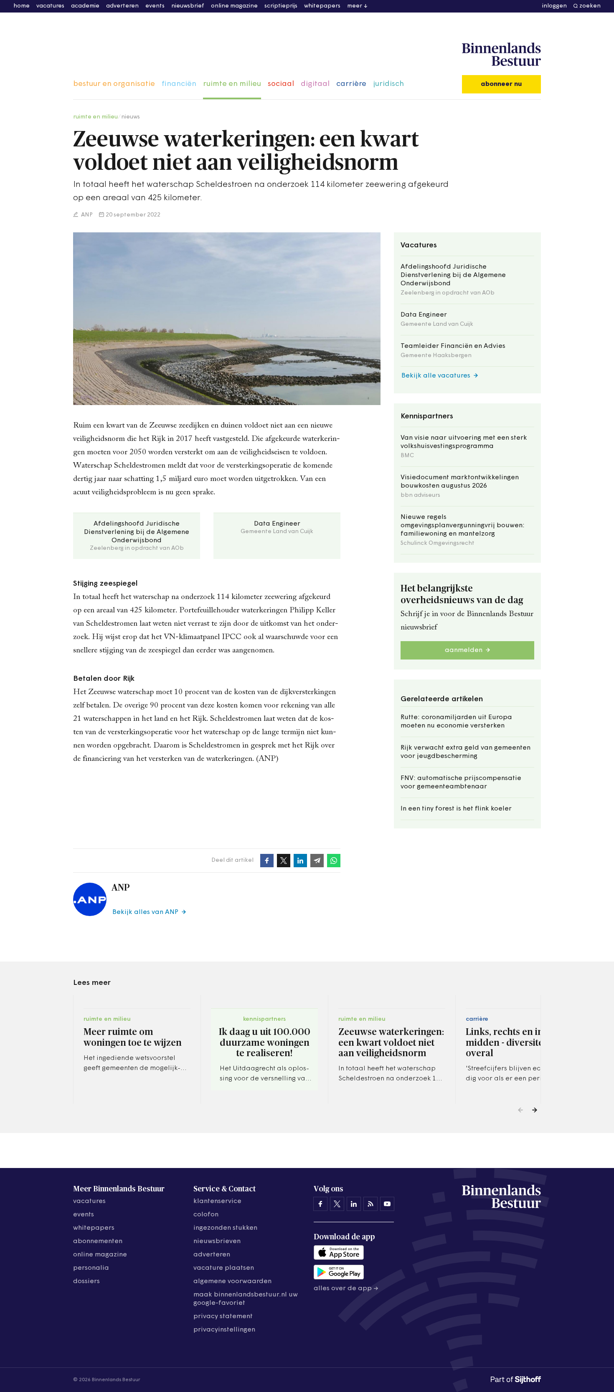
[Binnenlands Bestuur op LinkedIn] (353, 1204)
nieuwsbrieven (217, 1241)
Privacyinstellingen (224, 1330)
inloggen (554, 6)
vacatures (50, 6)
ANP (86, 215)
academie (85, 6)
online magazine (234, 6)
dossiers (86, 1281)
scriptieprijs (280, 6)
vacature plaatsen (223, 1268)
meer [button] (354, 6)
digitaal (315, 84)
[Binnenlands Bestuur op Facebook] (320, 1204)
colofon (205, 1214)
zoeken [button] (590, 6)
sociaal (281, 84)
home (21, 6)
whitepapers (322, 6)
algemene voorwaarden (232, 1281)
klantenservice (217, 1201)
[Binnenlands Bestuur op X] (337, 1204)
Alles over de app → (346, 1288)
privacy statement (223, 1316)
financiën (179, 84)
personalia (91, 1268)
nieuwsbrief (187, 6)
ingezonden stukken (225, 1228)
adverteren (122, 6)
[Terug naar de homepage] (501, 55)
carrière (351, 84)
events (155, 6)
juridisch (388, 84)
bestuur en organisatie (114, 84)
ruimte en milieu (232, 84)
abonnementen (97, 1241)
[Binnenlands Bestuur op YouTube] (387, 1204)
